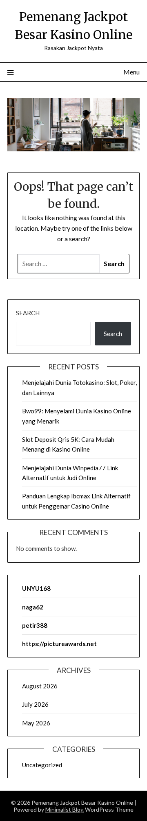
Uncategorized (42, 765)
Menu (131, 72)
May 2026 (36, 723)
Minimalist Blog (64, 809)
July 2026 (35, 704)
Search (28, 313)
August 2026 (40, 686)
